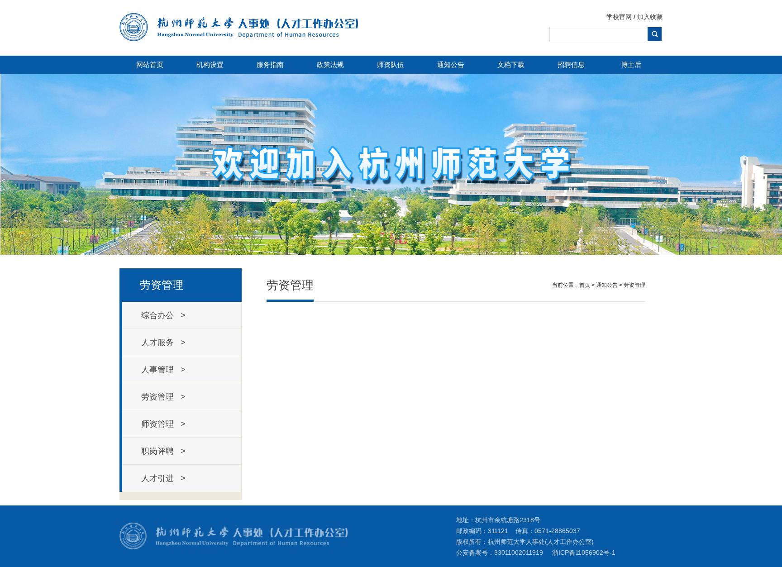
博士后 (631, 64)
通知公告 (450, 64)
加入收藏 (650, 16)
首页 (584, 285)
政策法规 (330, 64)
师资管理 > (163, 424)
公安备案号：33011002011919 (499, 552)
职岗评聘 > (163, 451)
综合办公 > (163, 315)
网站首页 (149, 64)
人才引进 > (163, 478)
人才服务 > (163, 342)
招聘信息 (571, 64)
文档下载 (511, 64)
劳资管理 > (163, 396)
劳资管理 (634, 285)
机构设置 (210, 64)
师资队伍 (390, 64)
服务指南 (270, 64)
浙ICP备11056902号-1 (583, 552)
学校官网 (619, 16)
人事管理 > (163, 369)
